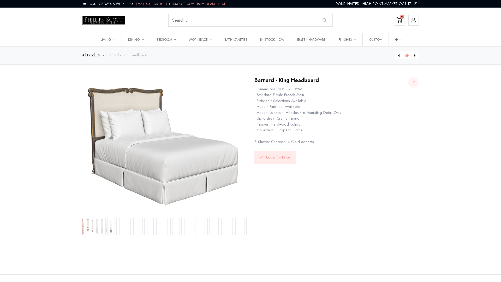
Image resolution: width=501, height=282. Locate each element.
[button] (397, 39)
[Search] (324, 20)
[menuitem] (236, 39)
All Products (91, 55)
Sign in (413, 20)
